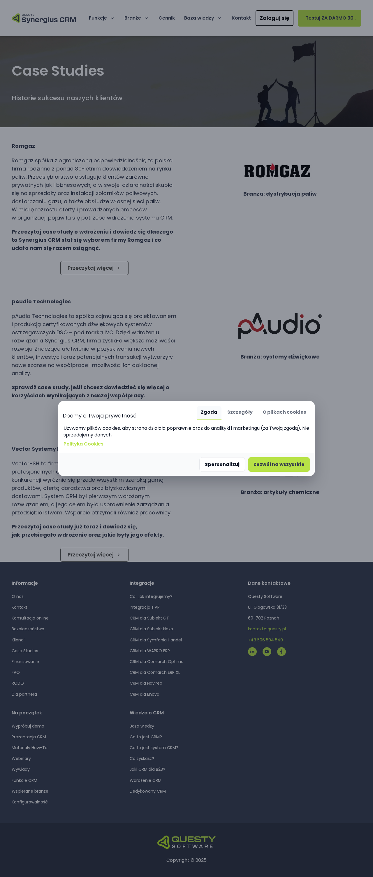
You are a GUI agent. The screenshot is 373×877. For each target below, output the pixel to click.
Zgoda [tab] (209, 412)
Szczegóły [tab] (240, 412)
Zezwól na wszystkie (279, 464)
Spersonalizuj (222, 464)
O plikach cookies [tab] (284, 412)
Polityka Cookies (83, 444)
